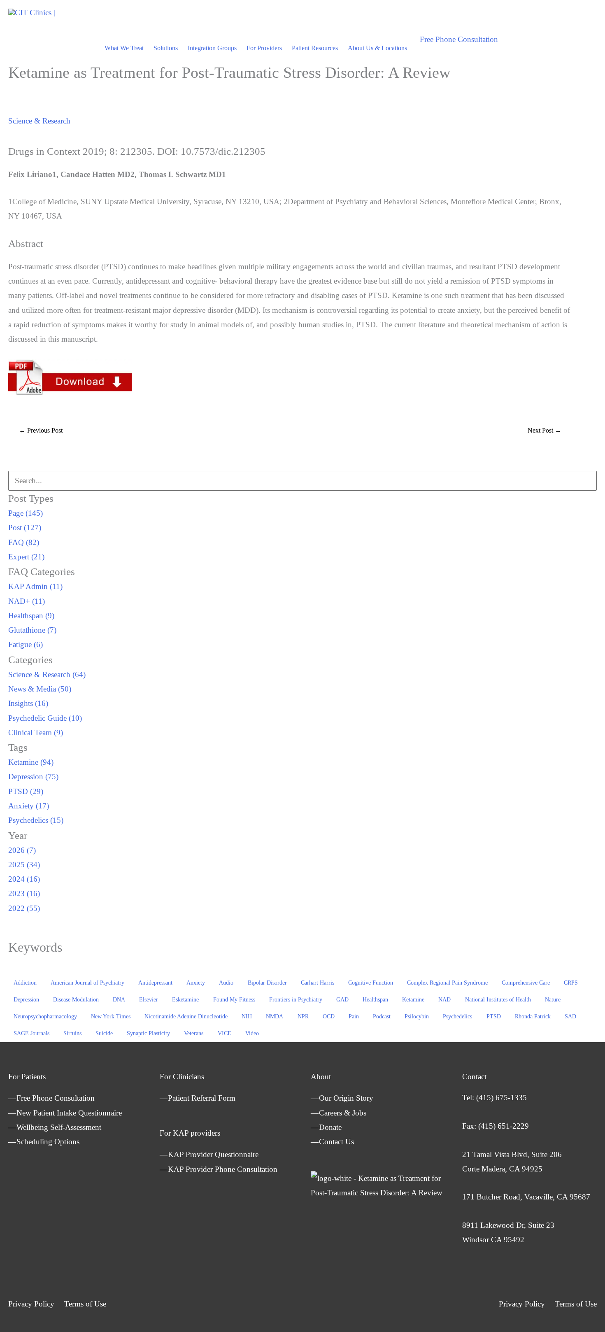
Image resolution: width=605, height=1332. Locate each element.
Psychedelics (457, 1016)
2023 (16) (24, 893)
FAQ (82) (23, 542)
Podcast (382, 1016)
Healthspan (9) (31, 615)
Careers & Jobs (342, 1112)
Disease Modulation (76, 1000)
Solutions (166, 47)
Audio (226, 983)
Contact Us (336, 1141)
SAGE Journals (31, 1033)
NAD (444, 1000)
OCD (329, 1016)
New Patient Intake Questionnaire (69, 1112)
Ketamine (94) (31, 762)
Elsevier (148, 1000)
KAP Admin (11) (35, 586)
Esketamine (185, 1000)
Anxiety (195, 983)
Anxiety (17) (28, 805)
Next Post (544, 430)
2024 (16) (24, 879)
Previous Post (41, 430)
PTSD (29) (25, 791)
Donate (330, 1127)
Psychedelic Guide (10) (45, 718)
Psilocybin (417, 1016)
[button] (459, 39)
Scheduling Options (47, 1141)
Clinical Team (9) (35, 732)
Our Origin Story (346, 1098)
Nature (553, 1000)
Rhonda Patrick (533, 1016)
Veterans (193, 1033)
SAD (570, 1016)
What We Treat (124, 47)
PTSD (493, 1016)
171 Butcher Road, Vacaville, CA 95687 (526, 1196)
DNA (119, 1000)
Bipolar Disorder (267, 983)
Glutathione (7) (32, 630)
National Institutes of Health (498, 1000)
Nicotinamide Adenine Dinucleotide (186, 1016)
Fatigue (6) (25, 644)
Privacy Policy (31, 1303)
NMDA (274, 1016)
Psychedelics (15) (35, 820)
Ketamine (413, 1000)
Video (252, 1033)
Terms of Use (85, 1303)
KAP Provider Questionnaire (213, 1154)
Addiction (25, 983)
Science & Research (39, 120)
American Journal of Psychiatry (87, 983)
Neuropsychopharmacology (45, 1016)
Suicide (104, 1033)
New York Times (110, 1016)
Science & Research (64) (47, 674)
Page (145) (25, 513)
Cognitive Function (370, 983)
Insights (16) (28, 703)
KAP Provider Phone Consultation (222, 1169)
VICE (224, 1033)
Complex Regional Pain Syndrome (447, 983)
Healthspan (375, 1000)
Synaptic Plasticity (148, 1033)
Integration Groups (212, 47)
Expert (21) (26, 556)
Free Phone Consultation (55, 1098)
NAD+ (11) (26, 601)
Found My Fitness (234, 1000)
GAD (342, 1000)
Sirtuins (72, 1033)
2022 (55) (24, 908)
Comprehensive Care (526, 983)
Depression (26, 1000)
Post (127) (24, 527)
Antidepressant (155, 983)
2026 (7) (22, 850)
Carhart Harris (317, 983)
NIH (247, 1016)
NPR (303, 1016)
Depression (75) (33, 776)
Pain (354, 1016)
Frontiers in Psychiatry (295, 1000)
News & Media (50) (39, 689)
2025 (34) (24, 864)
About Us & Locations (377, 47)
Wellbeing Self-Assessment (58, 1127)
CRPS (571, 983)
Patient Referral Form (201, 1098)
